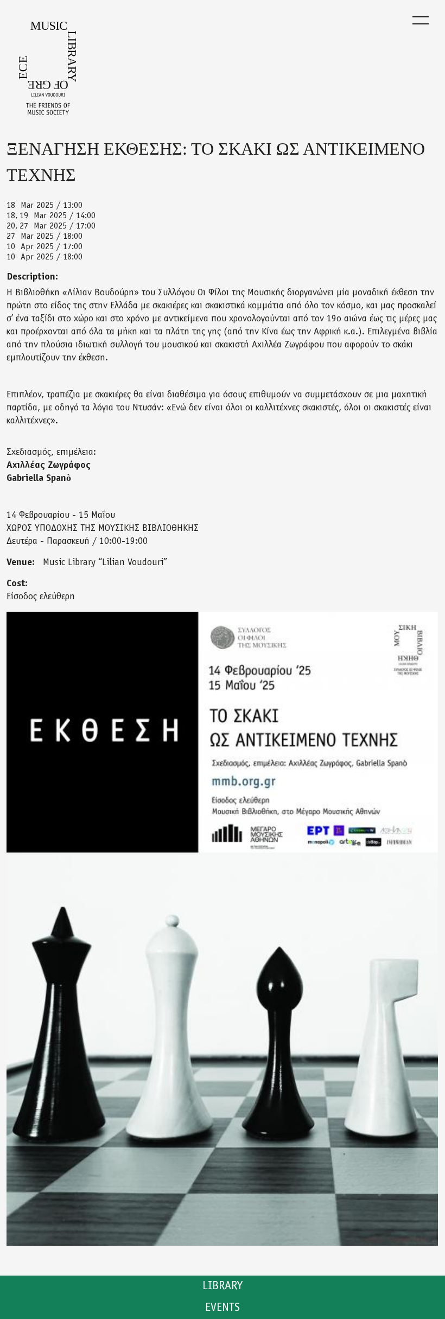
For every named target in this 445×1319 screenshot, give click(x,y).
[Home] (47, 72)
